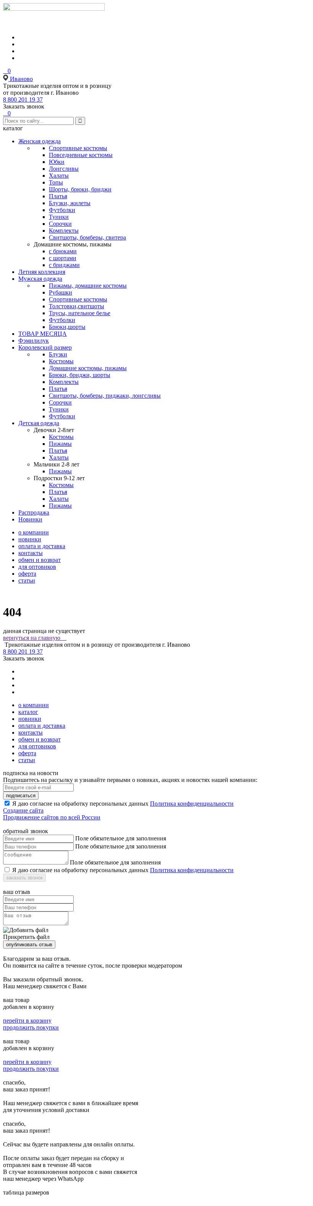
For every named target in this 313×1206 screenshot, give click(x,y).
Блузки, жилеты (69, 203)
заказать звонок (24, 878)
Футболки (62, 210)
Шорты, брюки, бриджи (80, 189)
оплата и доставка (41, 546)
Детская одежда (38, 423)
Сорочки (60, 223)
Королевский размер (45, 347)
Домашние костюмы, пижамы (88, 368)
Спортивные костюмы (78, 148)
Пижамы (60, 443)
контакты (30, 553)
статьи (26, 580)
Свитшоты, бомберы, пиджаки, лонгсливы (105, 395)
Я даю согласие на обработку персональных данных (80, 803)
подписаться (20, 795)
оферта (27, 573)
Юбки (57, 162)
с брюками (63, 251)
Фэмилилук (33, 340)
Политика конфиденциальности (192, 803)
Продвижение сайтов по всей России (51, 817)
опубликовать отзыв (29, 944)
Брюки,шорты (67, 327)
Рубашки (60, 292)
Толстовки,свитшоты (76, 306)
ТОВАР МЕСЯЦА (42, 333)
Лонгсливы (64, 168)
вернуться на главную (34, 638)
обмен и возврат (39, 560)
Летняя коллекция (41, 272)
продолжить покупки (31, 1027)
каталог (28, 712)
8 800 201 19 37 (23, 99)
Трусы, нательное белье (79, 313)
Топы (56, 182)
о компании (33, 532)
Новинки (30, 519)
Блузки (58, 354)
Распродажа (33, 512)
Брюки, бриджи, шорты (79, 375)
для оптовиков (37, 566)
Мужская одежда (40, 278)
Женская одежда (39, 141)
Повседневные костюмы (81, 155)
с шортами (62, 258)
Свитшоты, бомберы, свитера (87, 237)
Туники (59, 217)
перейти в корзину (27, 1020)
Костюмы (61, 361)
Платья (58, 196)
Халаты (59, 175)
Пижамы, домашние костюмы (88, 285)
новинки (29, 539)
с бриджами (64, 265)
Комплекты (64, 230)
